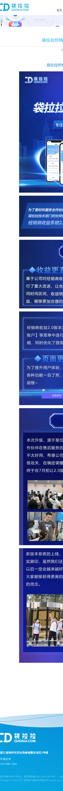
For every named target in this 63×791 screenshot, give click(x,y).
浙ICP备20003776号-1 (11, 776)
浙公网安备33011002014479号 (39, 776)
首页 (59, 10)
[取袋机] (14, 7)
